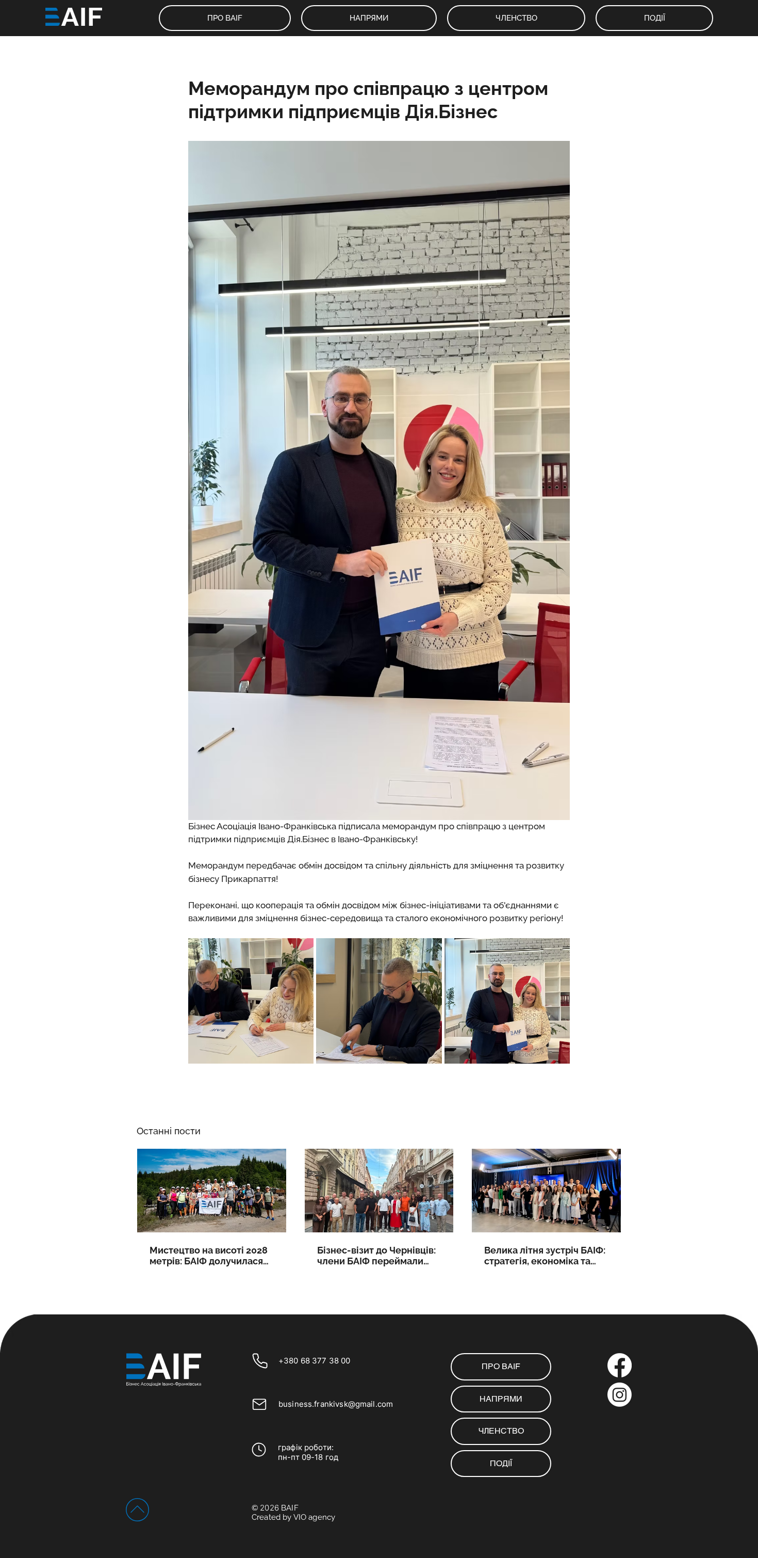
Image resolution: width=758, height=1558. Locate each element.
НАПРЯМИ (501, 1399)
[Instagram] (619, 1395)
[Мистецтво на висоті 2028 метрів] (211, 1190)
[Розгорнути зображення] (251, 1001)
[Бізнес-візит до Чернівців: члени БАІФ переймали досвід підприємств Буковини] (379, 1190)
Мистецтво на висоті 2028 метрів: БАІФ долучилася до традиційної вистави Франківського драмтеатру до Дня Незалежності (209, 1255)
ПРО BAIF (501, 1366)
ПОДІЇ (501, 1463)
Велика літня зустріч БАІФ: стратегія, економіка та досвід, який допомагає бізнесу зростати (544, 1255)
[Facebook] (619, 1365)
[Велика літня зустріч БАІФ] (546, 1190)
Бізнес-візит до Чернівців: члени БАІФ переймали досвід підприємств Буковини (376, 1255)
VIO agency (314, 1517)
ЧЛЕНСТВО (501, 1431)
